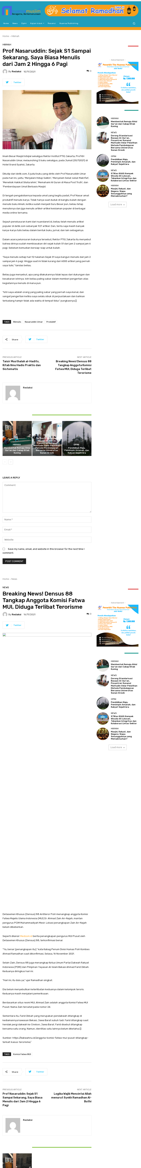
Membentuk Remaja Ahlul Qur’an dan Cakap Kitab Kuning (17, 450)
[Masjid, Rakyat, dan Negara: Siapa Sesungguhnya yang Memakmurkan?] (103, 191)
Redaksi (16, 71)
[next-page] (10, 462)
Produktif (51, 321)
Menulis (17, 321)
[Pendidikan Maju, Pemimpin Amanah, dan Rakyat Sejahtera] (76, 438)
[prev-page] (5, 462)
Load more (116, 204)
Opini (76, 445)
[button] (134, 23)
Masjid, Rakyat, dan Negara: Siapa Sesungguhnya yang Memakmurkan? (121, 192)
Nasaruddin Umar (34, 321)
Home (6, 36)
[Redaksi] (5, 71)
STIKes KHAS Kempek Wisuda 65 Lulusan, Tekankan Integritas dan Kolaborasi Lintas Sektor (124, 177)
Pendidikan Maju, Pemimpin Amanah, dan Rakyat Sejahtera (76, 450)
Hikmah (15, 36)
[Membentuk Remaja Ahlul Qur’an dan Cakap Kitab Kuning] (17, 438)
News (46, 435)
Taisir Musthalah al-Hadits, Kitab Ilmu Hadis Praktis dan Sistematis (22, 365)
